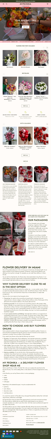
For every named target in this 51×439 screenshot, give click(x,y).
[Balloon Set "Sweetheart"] (10, 136)
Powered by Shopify (44, 434)
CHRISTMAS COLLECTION (8, 416)
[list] (25, 59)
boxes (5, 377)
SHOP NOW (25, 27)
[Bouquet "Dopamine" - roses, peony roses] (10, 86)
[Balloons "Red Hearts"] (41, 136)
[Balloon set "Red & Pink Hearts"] (25, 136)
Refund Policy (36, 432)
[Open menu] (4, 3)
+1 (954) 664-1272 (25, 6)
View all (25, 106)
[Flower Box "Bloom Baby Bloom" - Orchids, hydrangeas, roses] (25, 86)
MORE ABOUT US (31, 251)
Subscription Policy (44, 432)
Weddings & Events (7, 423)
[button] (6, 99)
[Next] (47, 47)
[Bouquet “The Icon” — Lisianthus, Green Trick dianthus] (41, 86)
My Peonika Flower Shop (34, 430)
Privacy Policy (30, 432)
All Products (5, 418)
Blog (47, 433)
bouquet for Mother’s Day (10, 319)
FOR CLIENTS (5, 425)
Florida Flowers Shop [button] (31, 414)
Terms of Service (32, 433)
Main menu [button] (5, 414)
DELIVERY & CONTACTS (41, 433)
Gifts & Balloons (6, 421)
